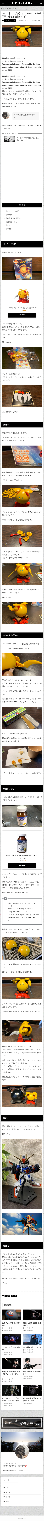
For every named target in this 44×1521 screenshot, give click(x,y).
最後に (9, 229)
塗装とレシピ (12, 222)
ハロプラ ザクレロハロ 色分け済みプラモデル (22, 308)
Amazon (22, 314)
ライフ (7, 20)
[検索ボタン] (41, 3)
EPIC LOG (22, 3)
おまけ (9, 225)
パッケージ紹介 (13, 211)
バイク (8, 1487)
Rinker (24, 310)
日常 (7, 1502)
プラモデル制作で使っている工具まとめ (27, 139)
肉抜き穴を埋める (14, 218)
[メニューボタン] (3, 3)
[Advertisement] (22, 173)
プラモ (13, 20)
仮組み (9, 215)
